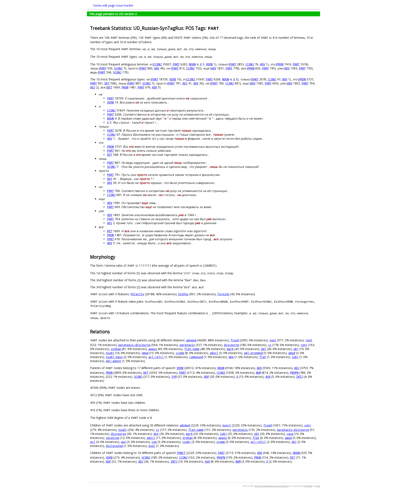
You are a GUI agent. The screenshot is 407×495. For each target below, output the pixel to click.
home (97, 5)
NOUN (192, 64)
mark (230, 349)
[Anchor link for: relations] (112, 331)
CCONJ (157, 64)
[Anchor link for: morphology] (117, 256)
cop (154, 442)
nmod (145, 353)
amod (291, 353)
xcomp (220, 442)
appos (152, 349)
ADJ (184, 83)
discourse (231, 345)
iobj (295, 357)
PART (176, 64)
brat (318, 486)
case (290, 434)
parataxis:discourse (134, 345)
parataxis (187, 345)
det (156, 434)
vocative (112, 438)
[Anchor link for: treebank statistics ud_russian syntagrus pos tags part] (221, 28)
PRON (280, 64)
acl (92, 442)
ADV (262, 64)
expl (273, 340)
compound (196, 357)
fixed (234, 340)
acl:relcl (156, 357)
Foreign (223, 294)
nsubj (110, 353)
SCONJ (118, 68)
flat (262, 357)
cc (270, 345)
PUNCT (181, 453)
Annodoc (308, 486)
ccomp (180, 353)
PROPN (294, 372)
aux (123, 442)
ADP (206, 376)
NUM (258, 372)
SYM (174, 376)
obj (295, 349)
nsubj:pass (114, 357)
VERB (209, 64)
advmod (191, 340)
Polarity (137, 294)
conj (304, 345)
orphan (116, 349)
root (308, 340)
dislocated (114, 446)
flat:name (191, 349)
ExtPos (183, 294)
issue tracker (124, 5)
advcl (214, 353)
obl (263, 349)
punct (226, 425)
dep (231, 357)
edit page (108, 5)
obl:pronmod (253, 353)
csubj (186, 442)
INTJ (299, 376)
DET (107, 83)
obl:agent (113, 361)
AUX (267, 376)
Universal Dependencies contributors (272, 486)
